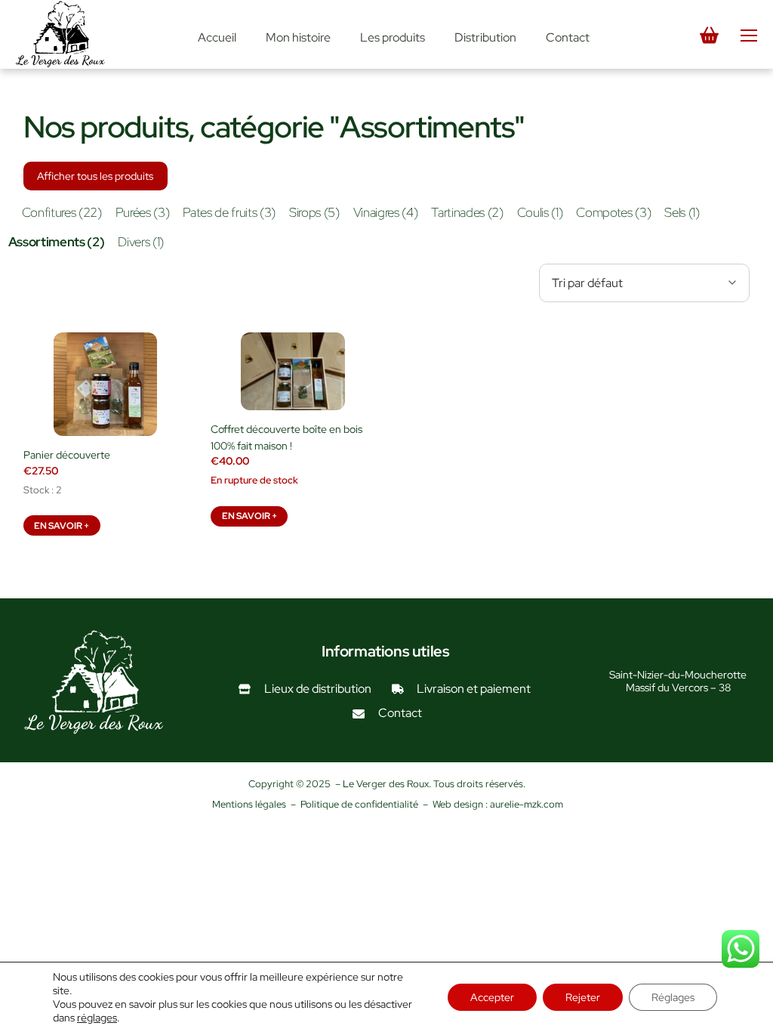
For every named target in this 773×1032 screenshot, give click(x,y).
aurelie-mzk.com (526, 804)
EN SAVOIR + (61, 526)
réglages (97, 1017)
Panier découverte (66, 454)
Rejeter (582, 997)
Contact (568, 37)
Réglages (672, 997)
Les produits (392, 37)
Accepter (492, 997)
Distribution (485, 37)
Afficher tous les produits (95, 176)
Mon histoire (298, 37)
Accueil (217, 37)
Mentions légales (249, 804)
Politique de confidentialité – (366, 804)
